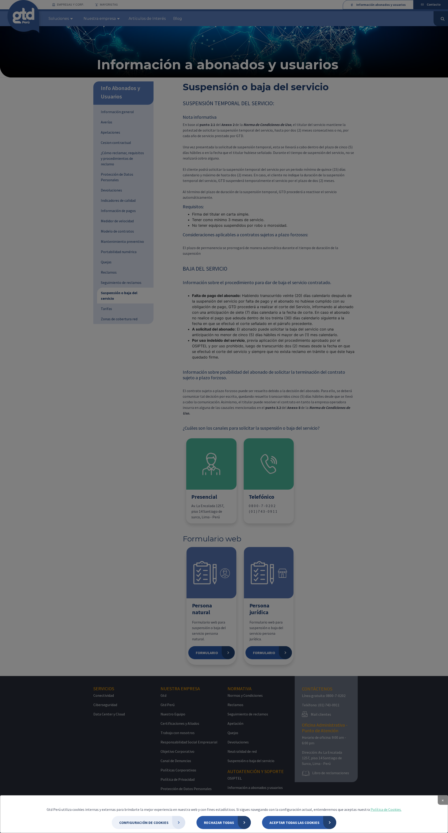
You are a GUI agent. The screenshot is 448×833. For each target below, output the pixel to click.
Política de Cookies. (386, 809)
